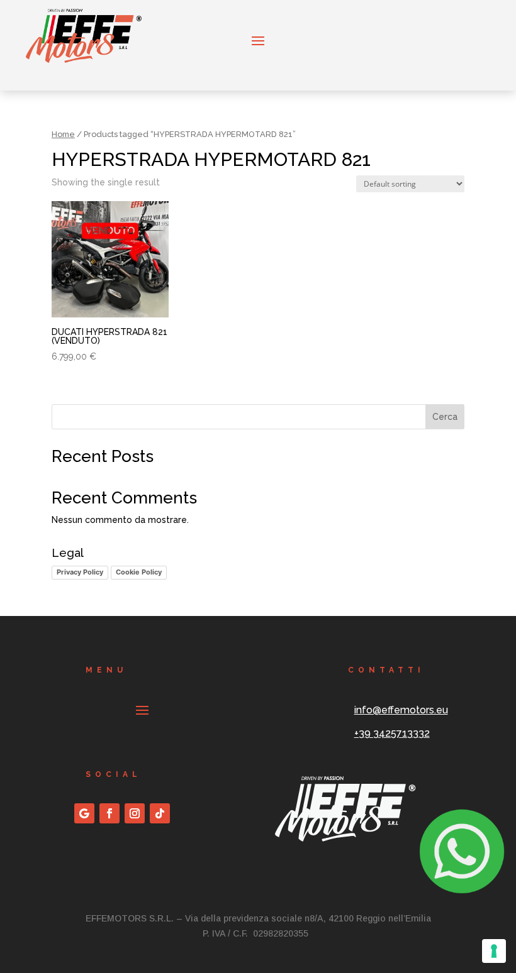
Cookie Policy (139, 572)
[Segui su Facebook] (109, 813)
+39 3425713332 (392, 733)
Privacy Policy (80, 572)
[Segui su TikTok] (160, 813)
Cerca (444, 417)
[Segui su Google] (84, 813)
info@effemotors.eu (401, 710)
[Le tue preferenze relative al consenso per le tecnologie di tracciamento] (494, 951)
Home (63, 134)
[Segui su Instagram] (135, 813)
